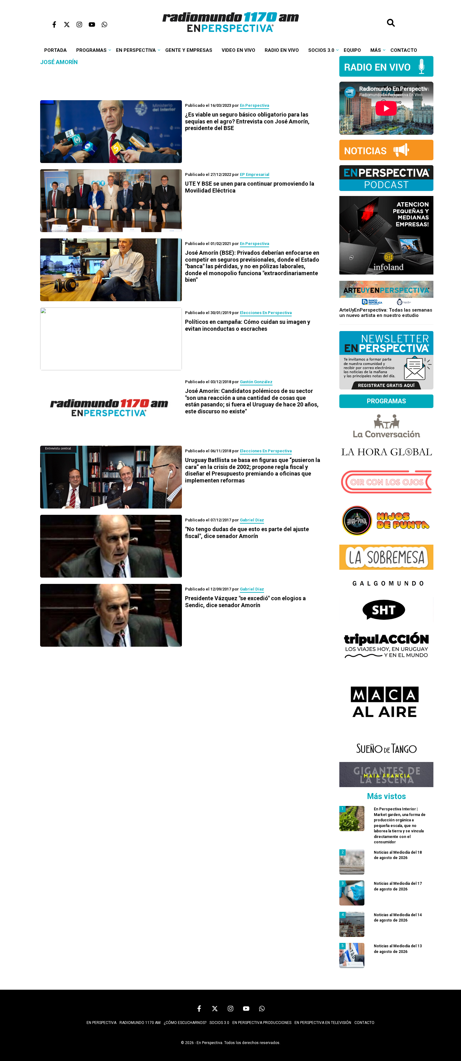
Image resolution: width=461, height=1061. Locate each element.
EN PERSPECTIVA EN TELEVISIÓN (322, 1022)
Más (375, 50)
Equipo (352, 50)
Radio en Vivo (282, 50)
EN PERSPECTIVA (101, 1022)
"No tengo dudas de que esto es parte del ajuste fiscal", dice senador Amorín (247, 532)
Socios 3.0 (321, 50)
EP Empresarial (254, 174)
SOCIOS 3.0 (219, 1022)
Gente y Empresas (188, 50)
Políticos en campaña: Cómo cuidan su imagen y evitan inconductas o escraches (247, 325)
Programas (91, 50)
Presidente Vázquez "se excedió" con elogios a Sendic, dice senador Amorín (245, 601)
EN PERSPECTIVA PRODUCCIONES (261, 1022)
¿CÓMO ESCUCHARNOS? (185, 1022)
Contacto (403, 50)
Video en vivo (238, 50)
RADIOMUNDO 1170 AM (140, 1022)
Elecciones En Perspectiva (266, 312)
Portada (55, 50)
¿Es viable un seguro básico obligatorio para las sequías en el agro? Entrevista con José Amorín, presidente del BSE (247, 121)
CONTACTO (364, 1022)
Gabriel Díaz (252, 520)
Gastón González (256, 381)
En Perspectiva (136, 50)
